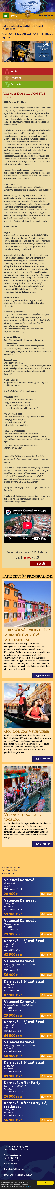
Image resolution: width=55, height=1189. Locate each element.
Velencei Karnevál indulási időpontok (27, 26)
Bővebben (28, 1186)
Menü (14, 15)
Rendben (45, 1183)
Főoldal (5, 26)
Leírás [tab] (13, 71)
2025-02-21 (10, 29)
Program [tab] (15, 77)
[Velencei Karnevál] (27, 6)
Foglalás (15, 84)
